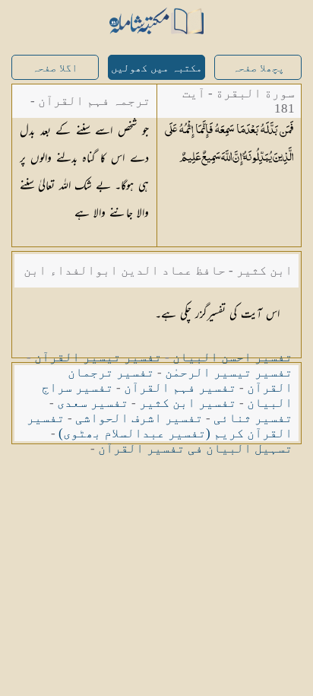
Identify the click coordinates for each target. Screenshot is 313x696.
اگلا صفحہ (54, 68)
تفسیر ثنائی (252, 418)
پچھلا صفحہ (258, 68)
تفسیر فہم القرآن (180, 387)
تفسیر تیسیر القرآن (98, 357)
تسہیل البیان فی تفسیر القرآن (195, 448)
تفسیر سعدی (92, 403)
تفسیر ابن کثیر (187, 403)
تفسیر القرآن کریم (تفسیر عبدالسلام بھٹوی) (159, 425)
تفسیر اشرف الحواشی (139, 418)
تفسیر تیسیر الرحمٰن (228, 372)
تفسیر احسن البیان (232, 357)
